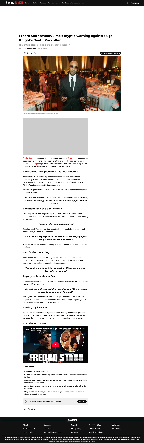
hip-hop (47, 158)
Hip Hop (32, 409)
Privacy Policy (76, 429)
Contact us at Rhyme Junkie (36, 371)
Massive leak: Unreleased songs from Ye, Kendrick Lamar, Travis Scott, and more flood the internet (55, 381)
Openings (47, 425)
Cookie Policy (115, 429)
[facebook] (127, 3)
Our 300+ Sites (95, 425)
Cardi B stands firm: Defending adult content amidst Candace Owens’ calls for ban (55, 376)
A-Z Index (74, 432)
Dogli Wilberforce (29, 48)
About (58, 3)
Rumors (51, 3)
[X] (132, 3)
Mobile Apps (115, 425)
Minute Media (12, 437)
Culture (27, 3)
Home (25, 409)
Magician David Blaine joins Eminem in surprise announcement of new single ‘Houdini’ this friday (54, 393)
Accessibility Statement (53, 432)
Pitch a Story (49, 429)
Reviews (43, 3)
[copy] (35, 53)
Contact (74, 425)
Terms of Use (94, 429)
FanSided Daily (29, 429)
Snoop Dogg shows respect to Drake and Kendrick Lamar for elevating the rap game (55, 387)
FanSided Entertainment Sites (73, 3)
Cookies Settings (96, 432)
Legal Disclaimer (29, 432)
